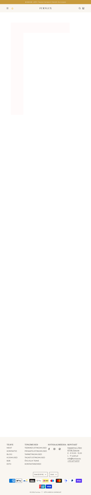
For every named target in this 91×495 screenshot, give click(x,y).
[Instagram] (54, 449)
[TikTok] (59, 449)
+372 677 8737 (73, 461)
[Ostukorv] (83, 8)
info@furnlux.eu (74, 458)
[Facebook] (49, 449)
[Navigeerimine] (7, 8)
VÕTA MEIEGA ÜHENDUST (52, 492)
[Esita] (81, 425)
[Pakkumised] (12, 8)
